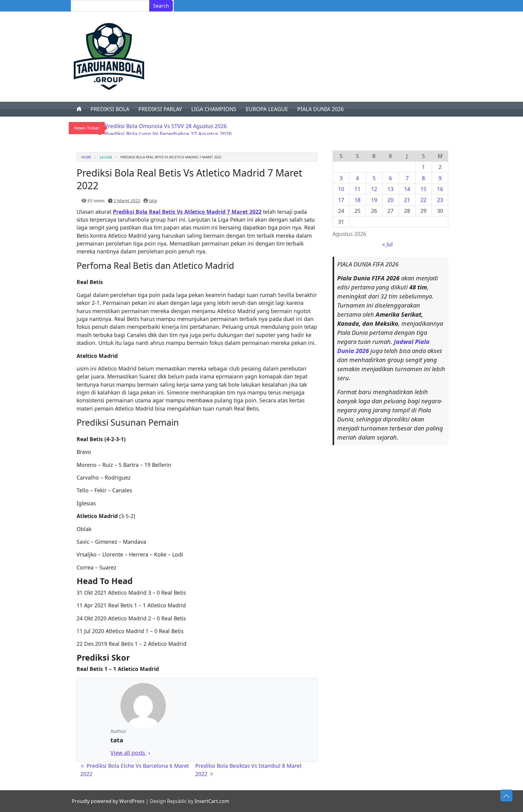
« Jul (387, 244)
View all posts (128, 752)
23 (440, 199)
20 (390, 199)
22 (423, 199)
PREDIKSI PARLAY (160, 109)
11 (357, 189)
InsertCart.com (212, 801)
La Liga (106, 157)
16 (440, 189)
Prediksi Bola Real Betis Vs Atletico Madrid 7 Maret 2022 (187, 211)
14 (407, 189)
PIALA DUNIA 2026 (320, 109)
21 (407, 199)
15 (423, 189)
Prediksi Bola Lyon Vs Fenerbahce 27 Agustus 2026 (168, 133)
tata (153, 200)
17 (341, 199)
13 (390, 189)
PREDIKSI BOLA (109, 109)
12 (374, 189)
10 (341, 189)
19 (374, 199)
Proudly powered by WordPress (108, 801)
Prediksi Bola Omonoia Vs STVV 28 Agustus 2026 (166, 126)
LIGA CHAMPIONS (213, 109)
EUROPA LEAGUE (267, 109)
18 (357, 199)
